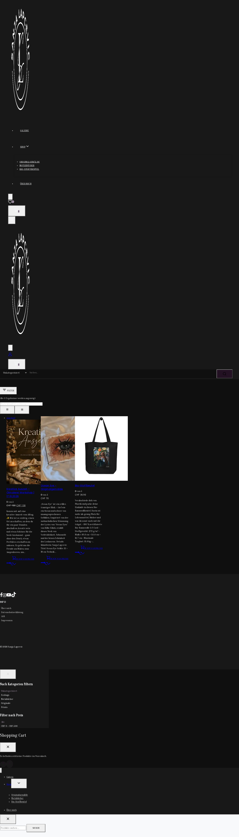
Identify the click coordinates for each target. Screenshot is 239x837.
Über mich (26, 183)
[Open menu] (11, 220)
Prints (4, 707)
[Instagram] (5, 596)
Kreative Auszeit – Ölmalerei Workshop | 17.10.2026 (20, 492)
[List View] (22, 410)
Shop (9, 784)
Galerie (24, 130)
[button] (20, 562)
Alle (3, 722)
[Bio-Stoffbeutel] (101, 480)
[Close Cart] (8, 747)
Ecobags (5, 695)
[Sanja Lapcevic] (20, 116)
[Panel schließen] (8, 674)
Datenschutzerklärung (12, 612)
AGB (3, 616)
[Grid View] (7, 410)
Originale (5, 703)
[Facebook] (1, 596)
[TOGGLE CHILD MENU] (19, 783)
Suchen (36, 828)
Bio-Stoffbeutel (29, 169)
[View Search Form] (10, 197)
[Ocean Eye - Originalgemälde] (67, 480)
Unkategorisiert (9, 691)
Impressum (7, 620)
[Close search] (8, 819)
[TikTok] (13, 596)
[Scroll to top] (3, 764)
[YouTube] (9, 596)
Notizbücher (27, 165)
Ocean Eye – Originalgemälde (52, 487)
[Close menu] (1, 770)
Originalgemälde (30, 161)
